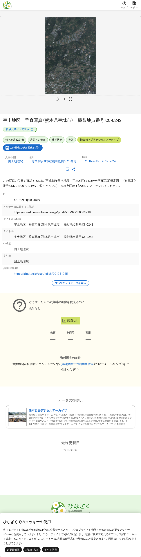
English (134, 7)
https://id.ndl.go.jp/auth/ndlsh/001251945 (41, 273)
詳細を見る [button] (32, 549)
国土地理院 (15, 161)
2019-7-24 (109, 161)
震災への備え (38, 139)
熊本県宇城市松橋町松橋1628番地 (54, 161)
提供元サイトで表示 (17, 129)
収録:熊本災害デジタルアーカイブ (99, 139)
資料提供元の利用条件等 (77, 364)
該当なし (73, 320)
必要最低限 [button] (13, 549)
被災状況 (57, 139)
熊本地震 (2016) (14, 139)
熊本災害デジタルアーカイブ (48, 410)
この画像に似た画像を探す (25, 147)
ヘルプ (124, 7)
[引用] (68, 169)
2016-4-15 (92, 161)
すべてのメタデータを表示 (70, 283)
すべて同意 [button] (50, 549)
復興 (70, 139)
